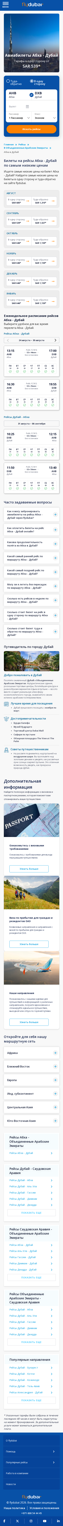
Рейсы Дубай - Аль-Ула (23, 1186)
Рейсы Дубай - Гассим (22, 1192)
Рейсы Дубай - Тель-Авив (24, 1386)
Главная (9, 144)
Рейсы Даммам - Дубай (23, 1263)
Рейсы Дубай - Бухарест (23, 1367)
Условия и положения (44, 1508)
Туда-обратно (16, 82)
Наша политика (14, 1508)
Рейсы (22, 144)
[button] (31, 514)
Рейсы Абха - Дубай (21, 1153)
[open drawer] (6, 4)
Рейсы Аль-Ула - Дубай (23, 1251)
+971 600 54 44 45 (31, 1513)
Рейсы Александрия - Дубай (26, 1392)
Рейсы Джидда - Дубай (23, 1269)
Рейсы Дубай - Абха (21, 1180)
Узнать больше (29, 868)
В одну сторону (39, 82)
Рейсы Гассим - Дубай (22, 1257)
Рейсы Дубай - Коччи (22, 1373)
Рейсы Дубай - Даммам (23, 1198)
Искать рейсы (31, 129)
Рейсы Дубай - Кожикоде (24, 1380)
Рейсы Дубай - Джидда (23, 1204)
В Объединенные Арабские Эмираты (26, 147)
